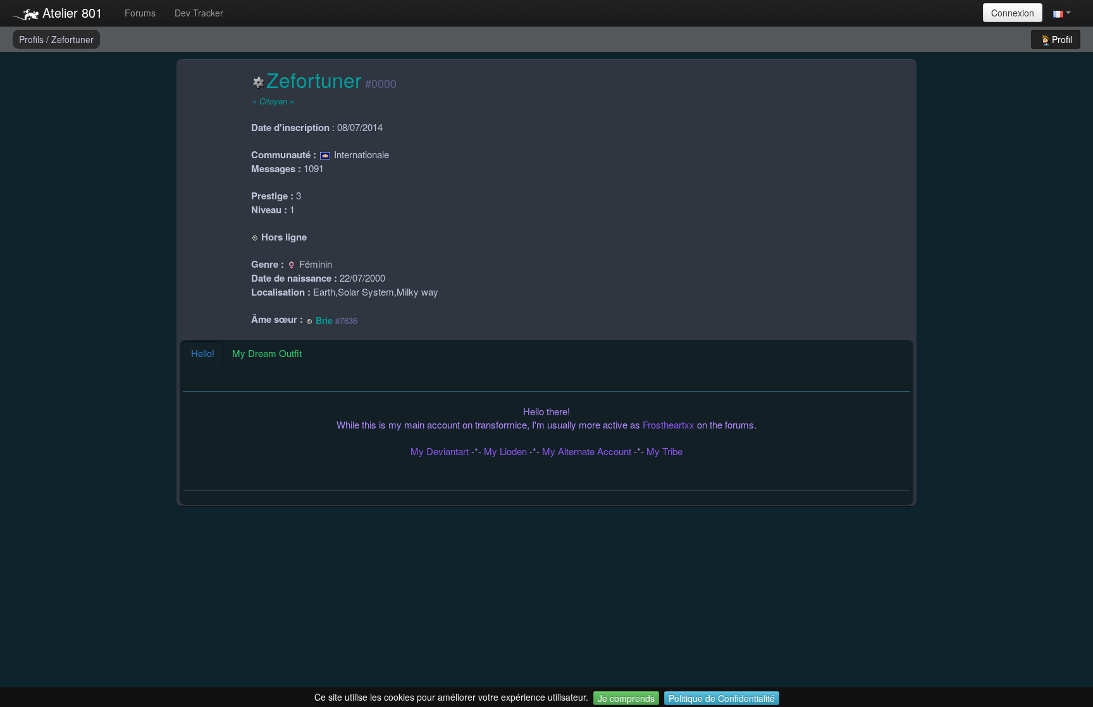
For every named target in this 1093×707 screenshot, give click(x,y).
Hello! (202, 353)
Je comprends (626, 698)
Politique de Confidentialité (722, 698)
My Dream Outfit (267, 353)
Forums (140, 12)
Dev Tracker (199, 12)
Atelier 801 (70, 12)
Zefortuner (72, 39)
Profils (32, 39)
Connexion (1012, 12)
